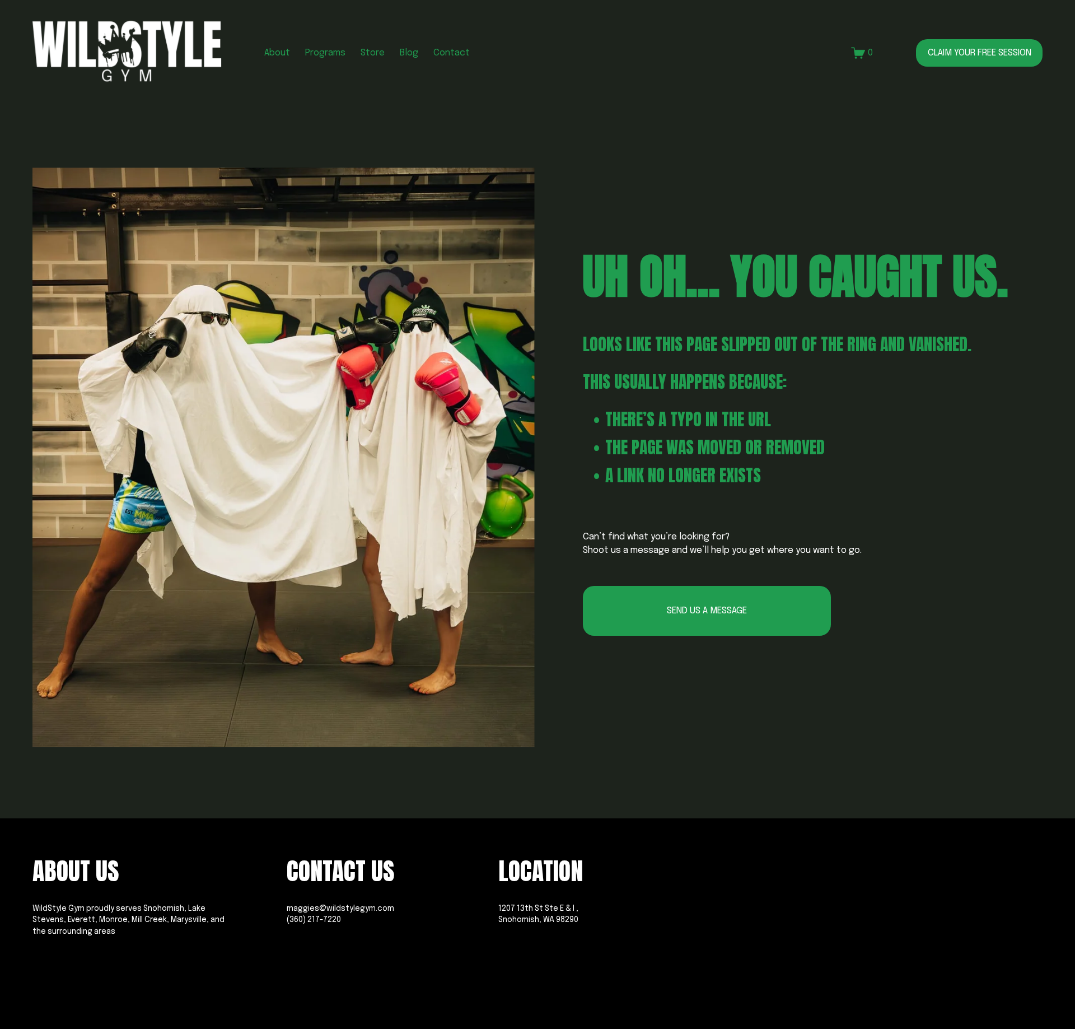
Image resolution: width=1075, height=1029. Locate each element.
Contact (451, 53)
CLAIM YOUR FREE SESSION (979, 53)
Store (373, 53)
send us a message (707, 611)
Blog (409, 53)
